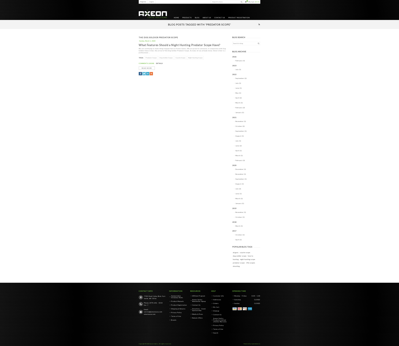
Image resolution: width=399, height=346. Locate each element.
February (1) (240, 61)
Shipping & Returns (178, 309)
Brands (173, 320)
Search (258, 43)
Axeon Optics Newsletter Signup (199, 300)
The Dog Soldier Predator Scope (158, 37)
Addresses (217, 299)
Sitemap (216, 311)
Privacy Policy (176, 312)
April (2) (238, 98)
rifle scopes (250, 263)
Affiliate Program (198, 296)
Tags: (141, 58)
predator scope (239, 263)
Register (143, 2)
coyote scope (245, 252)
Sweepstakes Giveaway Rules (177, 296)
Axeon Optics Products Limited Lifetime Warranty (220, 320)
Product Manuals (177, 301)
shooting (236, 266)
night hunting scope (247, 259)
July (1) (238, 69)
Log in (152, 2)
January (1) (239, 112)
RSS (259, 24)
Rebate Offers (197, 318)
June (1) (238, 88)
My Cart (216, 307)
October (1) (240, 217)
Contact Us (196, 305)
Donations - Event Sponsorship (199, 309)
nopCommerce (255, 343)
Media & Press (197, 314)
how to (250, 256)
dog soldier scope (239, 256)
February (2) (240, 107)
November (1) (240, 121)
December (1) (240, 169)
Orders (216, 303)
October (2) (240, 126)
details (159, 63)
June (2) (238, 146)
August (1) (239, 136)
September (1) (241, 131)
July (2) (238, 189)
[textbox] (244, 43)
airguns (235, 252)
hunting (236, 259)
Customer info (218, 296)
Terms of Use (176, 316)
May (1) (238, 93)
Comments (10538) (146, 63)
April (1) (238, 150)
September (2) (241, 78)
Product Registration (179, 305)
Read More (147, 68)
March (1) (239, 103)
